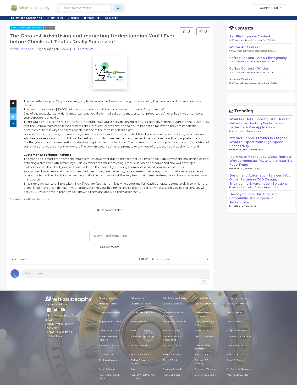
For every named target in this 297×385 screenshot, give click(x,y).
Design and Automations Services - (246, 187)
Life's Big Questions (204, 336)
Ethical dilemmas (139, 321)
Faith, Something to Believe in (26, 27)
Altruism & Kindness (236, 298)
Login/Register (269, 7)
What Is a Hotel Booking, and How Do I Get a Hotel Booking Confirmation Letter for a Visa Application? (260, 123)
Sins (133, 369)
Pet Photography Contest (249, 36)
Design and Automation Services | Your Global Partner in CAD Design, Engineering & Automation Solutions (260, 179)
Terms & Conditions (58, 332)
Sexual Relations (107, 369)
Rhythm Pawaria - (239, 149)
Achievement (137, 298)
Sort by (143, 258)
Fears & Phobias (234, 321)
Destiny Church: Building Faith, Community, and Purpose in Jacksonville (254, 198)
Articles (57, 18)
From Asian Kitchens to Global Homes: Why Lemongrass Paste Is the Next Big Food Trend (261, 161)
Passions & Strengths (141, 354)
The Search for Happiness (239, 369)
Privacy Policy (54, 336)
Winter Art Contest (244, 47)
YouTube (93, 18)
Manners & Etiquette (109, 345)
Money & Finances (139, 345)
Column (49, 27)
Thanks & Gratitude (172, 369)
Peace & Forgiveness (172, 354)
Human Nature (202, 330)
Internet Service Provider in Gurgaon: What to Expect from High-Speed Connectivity (259, 142)
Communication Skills (206, 303)
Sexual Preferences (236, 360)
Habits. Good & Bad (140, 330)
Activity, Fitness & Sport (174, 298)
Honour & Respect (171, 330)
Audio (74, 18)
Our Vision (52, 328)
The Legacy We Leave (205, 369)
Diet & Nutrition (234, 312)
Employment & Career (110, 321)
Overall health (106, 354)
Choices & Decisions (172, 303)
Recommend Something (110, 235)
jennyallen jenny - (238, 131)
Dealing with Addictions (142, 312)
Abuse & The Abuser (108, 298)
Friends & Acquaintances (111, 330)
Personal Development (238, 354)
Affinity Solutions (21, 49)
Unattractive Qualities (205, 374)
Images (113, 18)
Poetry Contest (241, 79)
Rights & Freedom (171, 360)
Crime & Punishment (237, 303)
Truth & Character (172, 374)
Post (203, 280)
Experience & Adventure (174, 321)
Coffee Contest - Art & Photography (258, 58)
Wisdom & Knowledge (237, 374)
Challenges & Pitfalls (141, 303)
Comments (84, 49)
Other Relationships (236, 345)
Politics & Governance (109, 360)
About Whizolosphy (59, 323)
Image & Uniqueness (236, 330)
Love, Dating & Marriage (239, 336)
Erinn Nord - (235, 206)
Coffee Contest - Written (249, 68)
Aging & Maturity (203, 298)
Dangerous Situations (109, 312)
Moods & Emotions (172, 345)
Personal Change (203, 354)
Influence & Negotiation (142, 336)
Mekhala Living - (237, 168)
